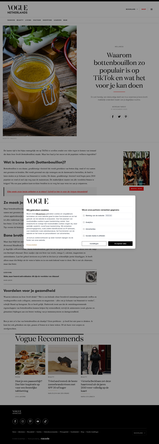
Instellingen (94, 244)
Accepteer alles (120, 244)
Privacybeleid (31, 245)
